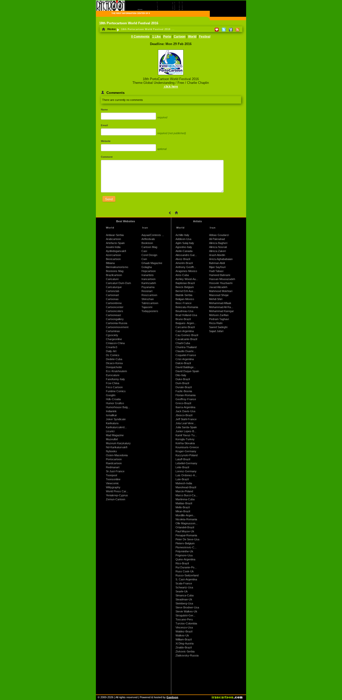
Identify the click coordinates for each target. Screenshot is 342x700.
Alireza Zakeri (217, 251)
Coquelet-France (186, 355)
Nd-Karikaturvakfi (116, 447)
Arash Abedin (217, 255)
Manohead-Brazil (186, 487)
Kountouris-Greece (187, 447)
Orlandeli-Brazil (185, 527)
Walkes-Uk (182, 635)
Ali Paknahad (217, 239)
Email (104, 125)
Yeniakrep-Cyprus (117, 495)
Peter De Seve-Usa (187, 539)
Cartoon (179, 36)
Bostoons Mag (114, 271)
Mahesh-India (184, 483)
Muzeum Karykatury (118, 443)
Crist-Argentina (185, 359)
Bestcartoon (113, 259)
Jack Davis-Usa (185, 411)
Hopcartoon (148, 271)
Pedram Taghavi (219, 319)
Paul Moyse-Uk (185, 531)
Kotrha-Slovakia (185, 443)
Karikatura (112, 423)
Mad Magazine (115, 435)
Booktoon (147, 243)
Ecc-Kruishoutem (116, 371)
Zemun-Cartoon (115, 499)
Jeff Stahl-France (186, 419)
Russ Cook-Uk (185, 571)
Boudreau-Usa (184, 311)
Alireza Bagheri (218, 243)
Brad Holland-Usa (186, 315)
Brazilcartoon (114, 275)
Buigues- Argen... (186, 323)
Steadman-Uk (184, 599)
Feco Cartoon (114, 387)
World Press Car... (117, 491)
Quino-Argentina (185, 559)
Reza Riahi (215, 323)
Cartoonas (112, 299)
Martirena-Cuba (185, 499)
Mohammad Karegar (221, 311)
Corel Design (149, 255)
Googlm (110, 395)
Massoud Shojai (218, 295)
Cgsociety (112, 335)
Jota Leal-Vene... (186, 423)
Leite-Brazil (182, 467)
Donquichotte (114, 367)
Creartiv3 (111, 347)
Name (104, 109)
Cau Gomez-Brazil (187, 335)
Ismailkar (111, 415)
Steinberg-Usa (184, 603)
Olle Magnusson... (187, 523)
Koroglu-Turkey (185, 439)
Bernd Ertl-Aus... (186, 291)
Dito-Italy (181, 375)
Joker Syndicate (116, 419)
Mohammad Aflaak (220, 303)
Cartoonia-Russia (116, 323)
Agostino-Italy (184, 247)
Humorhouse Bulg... (118, 407)
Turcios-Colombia (186, 623)
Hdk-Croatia (113, 399)
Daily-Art (111, 351)
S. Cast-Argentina (186, 579)
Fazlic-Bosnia (184, 391)
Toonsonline (113, 479)
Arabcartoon (113, 239)
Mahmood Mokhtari (220, 291)
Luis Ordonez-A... (186, 475)
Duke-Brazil (183, 379)
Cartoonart (112, 295)
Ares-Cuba (182, 275)
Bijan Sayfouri (217, 267)
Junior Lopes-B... (186, 431)
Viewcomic (112, 483)
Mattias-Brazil (184, 503)
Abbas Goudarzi (219, 235)
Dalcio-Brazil (183, 363)
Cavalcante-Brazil (186, 339)
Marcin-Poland (184, 491)
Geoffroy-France (186, 399)
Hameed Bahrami (219, 275)
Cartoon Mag (149, 247)
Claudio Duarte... (186, 351)
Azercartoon (113, 255)
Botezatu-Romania (187, 307)
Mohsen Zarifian (219, 315)
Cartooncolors (114, 311)
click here (170, 86)
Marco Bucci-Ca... (187, 495)
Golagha (146, 267)
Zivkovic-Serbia (185, 651)
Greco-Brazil (183, 403)
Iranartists (147, 275)
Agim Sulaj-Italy (185, 243)
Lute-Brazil (182, 479)
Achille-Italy (182, 235)
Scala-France (184, 583)
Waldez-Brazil (184, 631)
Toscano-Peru (184, 619)
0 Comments (140, 36)
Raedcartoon (114, 463)
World (192, 36)
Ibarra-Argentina (185, 407)
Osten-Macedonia (117, 455)
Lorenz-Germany (186, 471)
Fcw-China (112, 383)
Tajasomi (146, 307)
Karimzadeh (148, 283)
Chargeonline (114, 339)
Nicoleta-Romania (186, 519)
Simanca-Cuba (185, 595)
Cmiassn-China (115, 343)
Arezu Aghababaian (221, 259)
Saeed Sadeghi (218, 327)
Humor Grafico (115, 403)
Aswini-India (113, 247)
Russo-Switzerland (187, 575)
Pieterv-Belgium (185, 543)
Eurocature (112, 375)
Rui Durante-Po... (186, 567)
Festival (204, 36)
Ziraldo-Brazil (184, 647)
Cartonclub (112, 291)
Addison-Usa (183, 239)
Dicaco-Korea (114, 363)
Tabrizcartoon (149, 303)
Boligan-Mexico (185, 299)
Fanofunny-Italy (115, 379)
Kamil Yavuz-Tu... (186, 435)
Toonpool (111, 475)
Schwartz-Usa (184, 587)
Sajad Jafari (216, 331)
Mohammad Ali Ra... (221, 307)
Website (106, 141)
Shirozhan (147, 299)
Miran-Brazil (183, 511)
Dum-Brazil (182, 383)
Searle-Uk (182, 591)
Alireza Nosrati (218, 247)
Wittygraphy (113, 487)
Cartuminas (113, 331)
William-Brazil (184, 639)
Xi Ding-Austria (185, 643)
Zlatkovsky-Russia (187, 655)
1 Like (156, 36)
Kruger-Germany (186, 451)
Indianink (111, 411)
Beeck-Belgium (185, 287)
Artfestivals (148, 239)
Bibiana (110, 263)
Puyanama (147, 287)
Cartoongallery (115, 319)
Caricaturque (114, 287)
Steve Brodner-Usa (187, 607)
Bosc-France (184, 303)
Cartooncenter (114, 307)
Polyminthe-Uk (184, 551)
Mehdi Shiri (215, 299)
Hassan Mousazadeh (222, 279)
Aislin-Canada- (184, 251)
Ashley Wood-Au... (187, 279)
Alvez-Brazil (183, 259)
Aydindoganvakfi (116, 251)
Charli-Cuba (183, 343)
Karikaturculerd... (116, 427)
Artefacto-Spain (115, 243)
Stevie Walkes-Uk (186, 611)
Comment (106, 156)
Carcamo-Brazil (185, 327)
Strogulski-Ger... (185, 615)
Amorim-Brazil (184, 263)
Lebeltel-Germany (186, 463)
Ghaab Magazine (151, 263)
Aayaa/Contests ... (152, 235)
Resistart (146, 291)
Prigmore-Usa (184, 555)
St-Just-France (115, 471)
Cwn (144, 259)
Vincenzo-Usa (184, 627)
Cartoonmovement (117, 327)
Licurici (110, 431)
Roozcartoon (149, 295)
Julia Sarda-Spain (186, 427)
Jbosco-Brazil (184, 415)
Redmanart (112, 467)
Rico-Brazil (182, 563)
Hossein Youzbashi (220, 283)
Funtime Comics (116, 391)
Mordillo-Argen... (185, 515)
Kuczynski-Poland (187, 455)
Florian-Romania (186, 395)
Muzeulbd (112, 439)
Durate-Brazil (184, 387)
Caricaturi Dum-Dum (118, 283)
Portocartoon (114, 459)
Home (111, 29)
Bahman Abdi (217, 263)
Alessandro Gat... (186, 255)
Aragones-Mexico (186, 271)
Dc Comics (112, 355)
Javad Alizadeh (218, 287)
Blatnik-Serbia (184, 295)
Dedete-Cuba (114, 359)
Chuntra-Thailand (186, 347)
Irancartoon (148, 279)
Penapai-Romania (186, 535)
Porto (167, 36)
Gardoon (172, 697)
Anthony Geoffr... (186, 267)
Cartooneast (113, 315)
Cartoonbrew (114, 303)
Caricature (112, 279)
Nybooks (111, 451)
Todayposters (149, 311)
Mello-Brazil (183, 507)
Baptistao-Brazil (185, 283)
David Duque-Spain (187, 371)
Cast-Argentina (185, 331)
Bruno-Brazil (183, 319)
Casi (144, 251)
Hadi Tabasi (216, 271)
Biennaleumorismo (117, 267)
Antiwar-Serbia (115, 235)
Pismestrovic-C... (186, 547)
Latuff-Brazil (183, 459)
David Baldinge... (186, 367)
